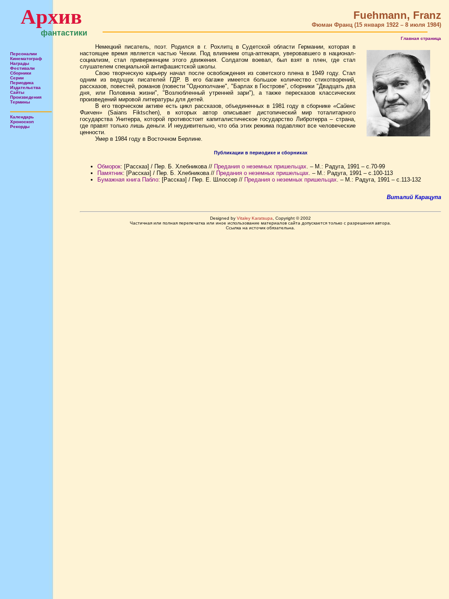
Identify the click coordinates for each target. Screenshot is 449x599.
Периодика (22, 82)
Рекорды (20, 126)
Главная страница (421, 38)
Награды (19, 63)
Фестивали (22, 68)
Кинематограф (26, 58)
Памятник (110, 173)
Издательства (25, 87)
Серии (17, 77)
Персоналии (23, 53)
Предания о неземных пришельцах (260, 166)
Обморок (109, 166)
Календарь (22, 116)
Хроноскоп (22, 121)
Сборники (20, 73)
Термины (20, 102)
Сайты (17, 92)
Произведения (26, 97)
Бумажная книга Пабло (127, 179)
